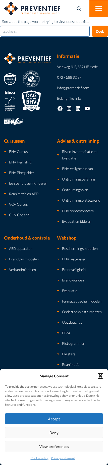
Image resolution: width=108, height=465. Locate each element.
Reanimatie (70, 364)
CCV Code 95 (19, 214)
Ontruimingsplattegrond (81, 200)
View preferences (54, 446)
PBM (66, 332)
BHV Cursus (18, 151)
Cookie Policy (39, 458)
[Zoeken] (81, 8)
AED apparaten (20, 248)
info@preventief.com (73, 87)
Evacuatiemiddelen (76, 221)
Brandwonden (73, 280)
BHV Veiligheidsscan (77, 168)
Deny (54, 432)
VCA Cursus (18, 204)
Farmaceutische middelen (81, 301)
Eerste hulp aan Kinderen (28, 183)
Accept (54, 419)
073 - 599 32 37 (69, 77)
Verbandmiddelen (22, 269)
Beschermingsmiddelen (80, 248)
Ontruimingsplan (75, 189)
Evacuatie (69, 290)
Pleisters (68, 354)
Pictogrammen (73, 343)
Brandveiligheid (74, 269)
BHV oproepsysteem (78, 210)
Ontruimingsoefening (78, 179)
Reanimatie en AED (23, 193)
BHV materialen (74, 259)
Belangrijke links (69, 98)
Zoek (100, 31)
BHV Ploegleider (21, 172)
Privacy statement (63, 458)
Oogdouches (72, 322)
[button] (100, 375)
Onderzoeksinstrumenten (82, 311)
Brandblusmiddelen (24, 259)
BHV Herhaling (20, 162)
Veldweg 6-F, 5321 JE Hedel (77, 66)
